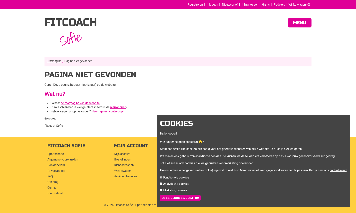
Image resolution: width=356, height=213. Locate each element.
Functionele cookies (176, 177)
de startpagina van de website (80, 103)
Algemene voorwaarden (62, 159)
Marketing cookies (175, 190)
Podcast (279, 4)
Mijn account (122, 154)
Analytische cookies (176, 184)
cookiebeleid (338, 170)
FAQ (50, 176)
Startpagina (54, 61)
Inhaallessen (250, 4)
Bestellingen (122, 159)
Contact (52, 187)
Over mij (52, 182)
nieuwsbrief (118, 107)
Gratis (266, 4)
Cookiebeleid (56, 165)
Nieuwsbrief (230, 4)
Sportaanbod (55, 154)
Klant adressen (124, 165)
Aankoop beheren (125, 176)
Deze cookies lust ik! (180, 198)
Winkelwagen (122, 171)
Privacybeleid (56, 171)
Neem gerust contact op (107, 111)
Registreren (195, 4)
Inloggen (212, 4)
